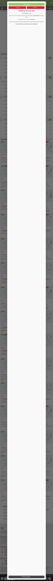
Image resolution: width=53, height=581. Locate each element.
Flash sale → (35, 7)
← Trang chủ (17, 7)
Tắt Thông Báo (26, 4)
